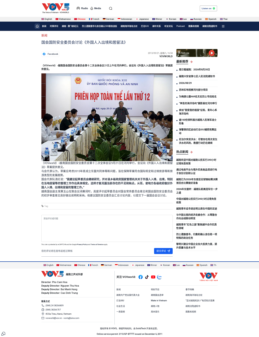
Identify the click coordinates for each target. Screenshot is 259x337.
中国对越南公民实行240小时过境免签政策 (196, 200)
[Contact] (3, 333)
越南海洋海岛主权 (129, 26)
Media (97, 8)
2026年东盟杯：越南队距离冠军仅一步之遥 (197, 191)
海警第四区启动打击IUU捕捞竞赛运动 (197, 131)
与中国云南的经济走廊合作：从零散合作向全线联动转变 (196, 216)
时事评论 (54, 26)
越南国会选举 (157, 295)
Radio (84, 8)
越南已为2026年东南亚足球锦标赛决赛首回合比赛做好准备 (197, 181)
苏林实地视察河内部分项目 (193, 89)
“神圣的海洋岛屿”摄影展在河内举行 (198, 103)
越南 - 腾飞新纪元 (70, 26)
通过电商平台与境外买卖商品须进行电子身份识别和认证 (196, 171)
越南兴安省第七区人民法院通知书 (197, 76)
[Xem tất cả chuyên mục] (223, 26)
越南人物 (155, 306)
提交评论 (161, 251)
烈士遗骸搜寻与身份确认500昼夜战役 (99, 26)
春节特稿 (190, 289)
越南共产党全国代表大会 (128, 295)
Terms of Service (97, 244)
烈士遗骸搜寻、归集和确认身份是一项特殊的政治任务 (196, 236)
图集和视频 (193, 26)
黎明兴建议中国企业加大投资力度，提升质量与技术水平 (196, 246)
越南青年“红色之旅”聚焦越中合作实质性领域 (196, 226)
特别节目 (155, 289)
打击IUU (145, 26)
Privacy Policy (82, 244)
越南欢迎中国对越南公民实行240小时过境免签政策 (196, 161)
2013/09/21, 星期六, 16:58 (160, 53)
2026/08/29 (185, 83)
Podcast (180, 26)
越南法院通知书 (209, 26)
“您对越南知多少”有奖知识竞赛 (200, 300)
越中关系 (156, 26)
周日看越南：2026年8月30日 (194, 69)
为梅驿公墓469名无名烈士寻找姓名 (198, 96)
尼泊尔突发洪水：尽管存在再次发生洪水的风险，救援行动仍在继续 (198, 141)
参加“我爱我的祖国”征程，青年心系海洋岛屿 (198, 112)
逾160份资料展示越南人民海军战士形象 (198, 121)
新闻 (44, 26)
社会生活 (120, 306)
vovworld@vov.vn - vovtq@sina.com (62, 318)
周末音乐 (155, 311)
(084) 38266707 (53, 309)
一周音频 (120, 311)
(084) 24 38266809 (55, 305)
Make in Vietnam (159, 300)
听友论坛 (168, 26)
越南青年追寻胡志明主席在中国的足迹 (196, 208)
